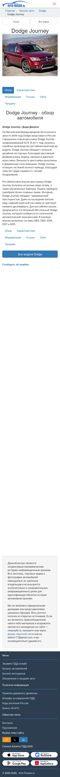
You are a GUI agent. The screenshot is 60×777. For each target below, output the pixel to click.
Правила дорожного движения (19, 693)
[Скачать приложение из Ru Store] (44, 754)
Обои (43, 97)
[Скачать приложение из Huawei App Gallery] (44, 763)
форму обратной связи (21, 634)
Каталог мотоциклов (13, 673)
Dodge (42, 10)
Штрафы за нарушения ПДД (18, 698)
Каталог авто (26, 10)
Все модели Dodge (30, 254)
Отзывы (30, 97)
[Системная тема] (23, 739)
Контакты (7, 723)
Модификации (13, 97)
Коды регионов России (15, 703)
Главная (10, 10)
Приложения (9, 728)
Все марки (44, 21)
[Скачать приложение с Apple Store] (15, 754)
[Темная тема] (15, 739)
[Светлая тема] (6, 739)
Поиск (16, 21)
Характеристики (26, 90)
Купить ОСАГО (10, 708)
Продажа (10, 103)
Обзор (8, 90)
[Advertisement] (30, 411)
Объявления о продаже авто (18, 678)
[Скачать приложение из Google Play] (15, 763)
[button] (6, 55)
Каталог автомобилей (14, 668)
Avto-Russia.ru (26, 773)
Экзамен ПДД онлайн (14, 663)
